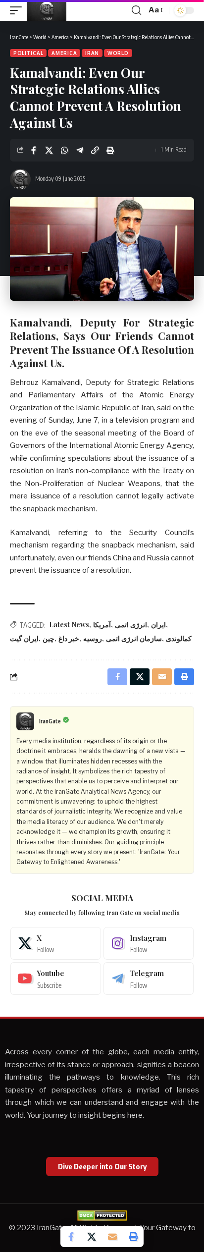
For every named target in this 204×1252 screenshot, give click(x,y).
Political (28, 53)
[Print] (110, 150)
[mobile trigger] (18, 10)
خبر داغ (68, 638)
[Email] (112, 1236)
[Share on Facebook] (34, 150)
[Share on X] (49, 150)
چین (48, 638)
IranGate (50, 721)
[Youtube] (55, 978)
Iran (92, 53)
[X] (55, 943)
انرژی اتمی (131, 624)
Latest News (69, 624)
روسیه (92, 638)
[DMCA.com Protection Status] (102, 1214)
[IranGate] (46, 10)
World (118, 53)
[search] (136, 10)
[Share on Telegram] (80, 150)
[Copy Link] (95, 150)
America (64, 53)
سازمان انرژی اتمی (134, 638)
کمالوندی (179, 638)
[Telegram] (148, 978)
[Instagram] (148, 943)
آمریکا (102, 624)
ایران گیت (24, 638)
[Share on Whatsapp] (64, 150)
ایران (158, 624)
